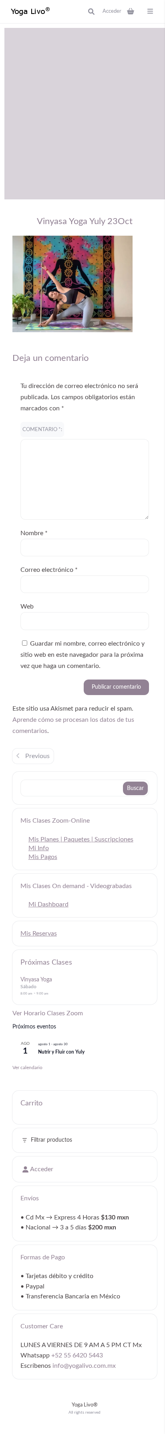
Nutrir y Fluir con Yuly (61, 1052)
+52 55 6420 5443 (77, 1355)
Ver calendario (27, 1067)
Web (27, 606)
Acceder (112, 11)
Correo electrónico (49, 570)
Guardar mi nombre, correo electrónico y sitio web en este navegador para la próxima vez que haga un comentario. (82, 654)
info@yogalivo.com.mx (84, 1366)
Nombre (34, 533)
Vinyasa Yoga (36, 980)
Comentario (41, 429)
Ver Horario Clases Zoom (47, 1013)
